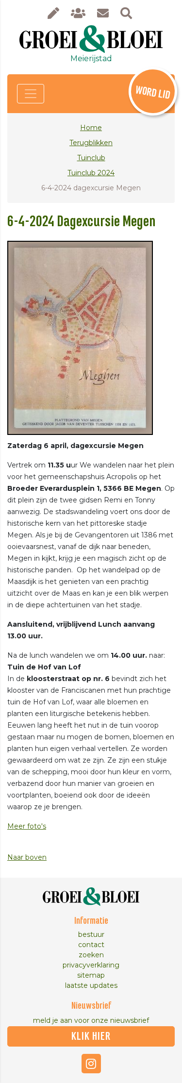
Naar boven (27, 857)
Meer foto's (26, 826)
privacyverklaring (91, 965)
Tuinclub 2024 (91, 172)
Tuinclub (91, 157)
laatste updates (91, 985)
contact (91, 944)
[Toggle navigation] (30, 93)
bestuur (91, 934)
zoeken (91, 954)
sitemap (91, 975)
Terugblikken (91, 142)
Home (91, 127)
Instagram (91, 1063)
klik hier (91, 1036)
